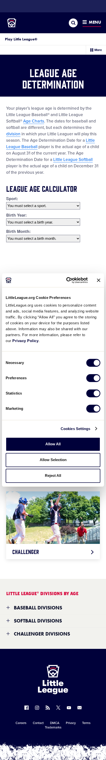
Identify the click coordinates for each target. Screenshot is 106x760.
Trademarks (53, 727)
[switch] (93, 378)
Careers (21, 723)
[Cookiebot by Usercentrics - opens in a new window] (67, 280)
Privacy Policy (25, 341)
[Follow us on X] (58, 708)
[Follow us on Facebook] (26, 708)
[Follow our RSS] (48, 708)
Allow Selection (53, 460)
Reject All (53, 475)
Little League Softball (73, 159)
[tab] (53, 607)
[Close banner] (98, 280)
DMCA (54, 723)
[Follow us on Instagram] (37, 708)
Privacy (71, 723)
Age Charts (33, 121)
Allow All (53, 444)
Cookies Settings (75, 429)
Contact (38, 723)
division (13, 134)
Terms (86, 723)
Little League (70, 740)
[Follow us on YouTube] (69, 708)
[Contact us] (79, 708)
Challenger (25, 551)
